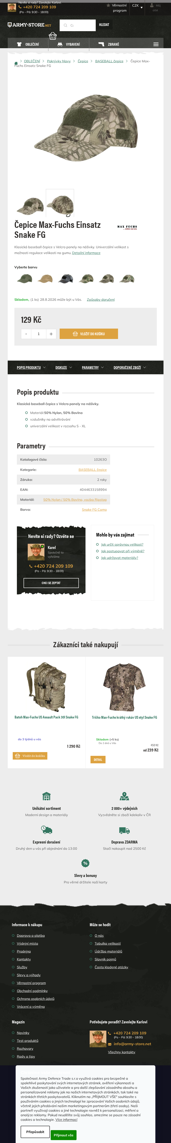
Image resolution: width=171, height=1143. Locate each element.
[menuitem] (28, 44)
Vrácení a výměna (31, 1006)
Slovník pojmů (105, 959)
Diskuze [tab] (61, 367)
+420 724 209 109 (53, 566)
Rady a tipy (26, 1056)
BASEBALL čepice (93, 470)
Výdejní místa (27, 943)
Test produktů (27, 1041)
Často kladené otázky (111, 967)
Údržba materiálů (108, 951)
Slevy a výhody (29, 975)
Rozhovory (25, 1048)
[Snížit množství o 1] (26, 334)
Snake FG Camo (94, 509)
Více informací (66, 1119)
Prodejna (24, 951)
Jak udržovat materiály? (119, 558)
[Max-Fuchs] (127, 226)
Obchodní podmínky (32, 991)
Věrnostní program (119, 7)
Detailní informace (86, 253)
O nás (99, 935)
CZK (135, 5)
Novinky (23, 1033)
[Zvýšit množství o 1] (51, 334)
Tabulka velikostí (108, 943)
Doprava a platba (31, 935)
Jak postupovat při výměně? (122, 551)
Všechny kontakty (121, 1052)
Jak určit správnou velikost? (122, 544)
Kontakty (24, 959)
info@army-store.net (132, 1043)
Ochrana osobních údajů (35, 999)
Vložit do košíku (92, 333)
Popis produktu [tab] (29, 367)
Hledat (104, 24)
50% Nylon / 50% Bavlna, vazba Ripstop (75, 499)
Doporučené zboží (127, 367)
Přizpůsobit (35, 1132)
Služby (22, 967)
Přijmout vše (63, 1135)
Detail (98, 759)
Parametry (90, 367)
